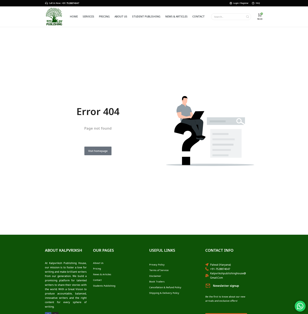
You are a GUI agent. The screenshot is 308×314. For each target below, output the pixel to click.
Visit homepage (98, 151)
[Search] (247, 16)
